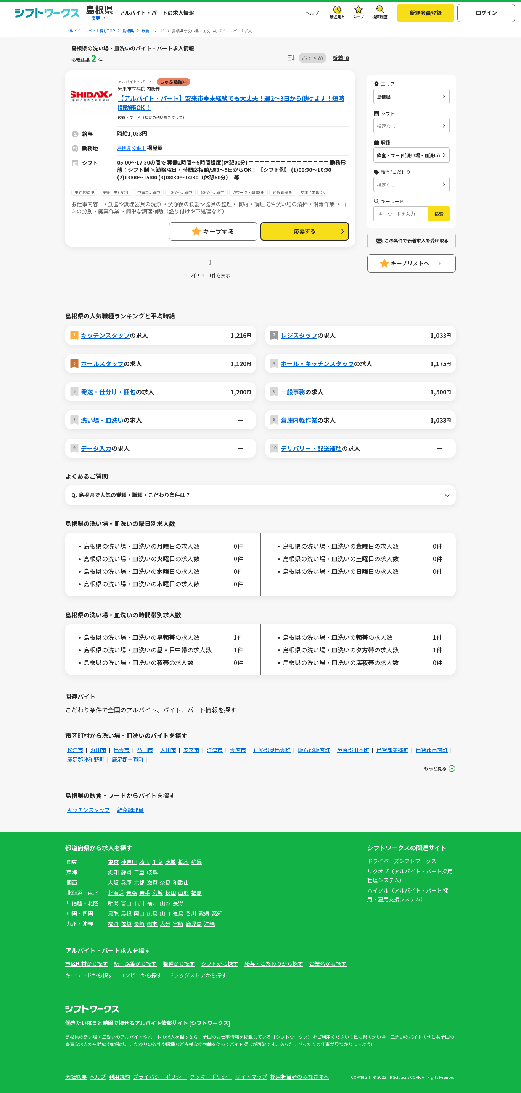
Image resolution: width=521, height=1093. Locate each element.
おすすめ (312, 57)
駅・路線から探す (135, 963)
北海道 (116, 892)
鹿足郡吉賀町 (128, 759)
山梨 (165, 903)
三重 (139, 872)
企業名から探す (328, 963)
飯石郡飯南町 (314, 750)
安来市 (139, 148)
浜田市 (98, 750)
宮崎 (178, 923)
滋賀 (152, 882)
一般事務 (293, 391)
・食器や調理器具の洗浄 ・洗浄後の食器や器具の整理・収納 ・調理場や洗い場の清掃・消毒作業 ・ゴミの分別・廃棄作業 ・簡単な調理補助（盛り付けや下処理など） (208, 207)
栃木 (183, 861)
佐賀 (126, 923)
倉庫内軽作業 (299, 420)
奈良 (165, 882)
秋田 (170, 892)
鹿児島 (194, 923)
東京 (113, 861)
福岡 (113, 923)
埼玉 (144, 861)
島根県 (124, 148)
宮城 (157, 892)
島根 (126, 913)
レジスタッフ (299, 335)
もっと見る (435, 768)
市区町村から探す (86, 963)
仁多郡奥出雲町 (272, 750)
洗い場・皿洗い (102, 420)
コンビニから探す (140, 975)
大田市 (168, 750)
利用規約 (119, 1076)
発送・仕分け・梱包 (108, 391)
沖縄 (209, 923)
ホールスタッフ (102, 363)
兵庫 (126, 882)
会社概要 (76, 1076)
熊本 (152, 923)
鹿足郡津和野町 (86, 759)
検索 (439, 213)
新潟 (113, 903)
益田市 (145, 750)
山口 (165, 913)
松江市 (75, 750)
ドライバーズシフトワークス (401, 861)
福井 (152, 903)
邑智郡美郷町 (392, 750)
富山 (126, 903)
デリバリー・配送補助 (311, 448)
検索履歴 (380, 16)
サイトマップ (251, 1076)
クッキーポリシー (211, 1076)
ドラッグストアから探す (197, 975)
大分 (165, 923)
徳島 (178, 913)
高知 (217, 913)
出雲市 (122, 750)
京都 (139, 882)
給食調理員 (130, 810)
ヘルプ (312, 13)
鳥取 (113, 913)
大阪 (113, 882)
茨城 (170, 861)
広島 (152, 913)
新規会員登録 (426, 12)
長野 (178, 903)
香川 (191, 913)
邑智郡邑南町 (432, 750)
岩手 (144, 892)
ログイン (486, 12)
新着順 (341, 57)
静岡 (126, 872)
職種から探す (179, 963)
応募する (304, 231)
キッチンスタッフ (105, 335)
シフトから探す (219, 963)
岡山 (139, 913)
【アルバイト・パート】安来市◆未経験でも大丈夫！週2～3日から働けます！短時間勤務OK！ (231, 103)
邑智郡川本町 (353, 750)
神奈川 (129, 861)
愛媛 (204, 913)
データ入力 (96, 448)
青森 (131, 892)
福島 (196, 892)
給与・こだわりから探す (273, 963)
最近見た (337, 16)
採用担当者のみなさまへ (299, 1076)
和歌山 (181, 882)
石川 (139, 903)
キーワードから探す (89, 975)
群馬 (196, 861)
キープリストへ (410, 263)
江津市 (215, 750)
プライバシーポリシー (160, 1076)
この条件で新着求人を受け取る (416, 240)
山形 (183, 892)
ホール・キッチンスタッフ (317, 363)
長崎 (139, 923)
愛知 (113, 872)
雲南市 (238, 750)
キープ (358, 16)
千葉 (157, 861)
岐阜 (152, 872)
